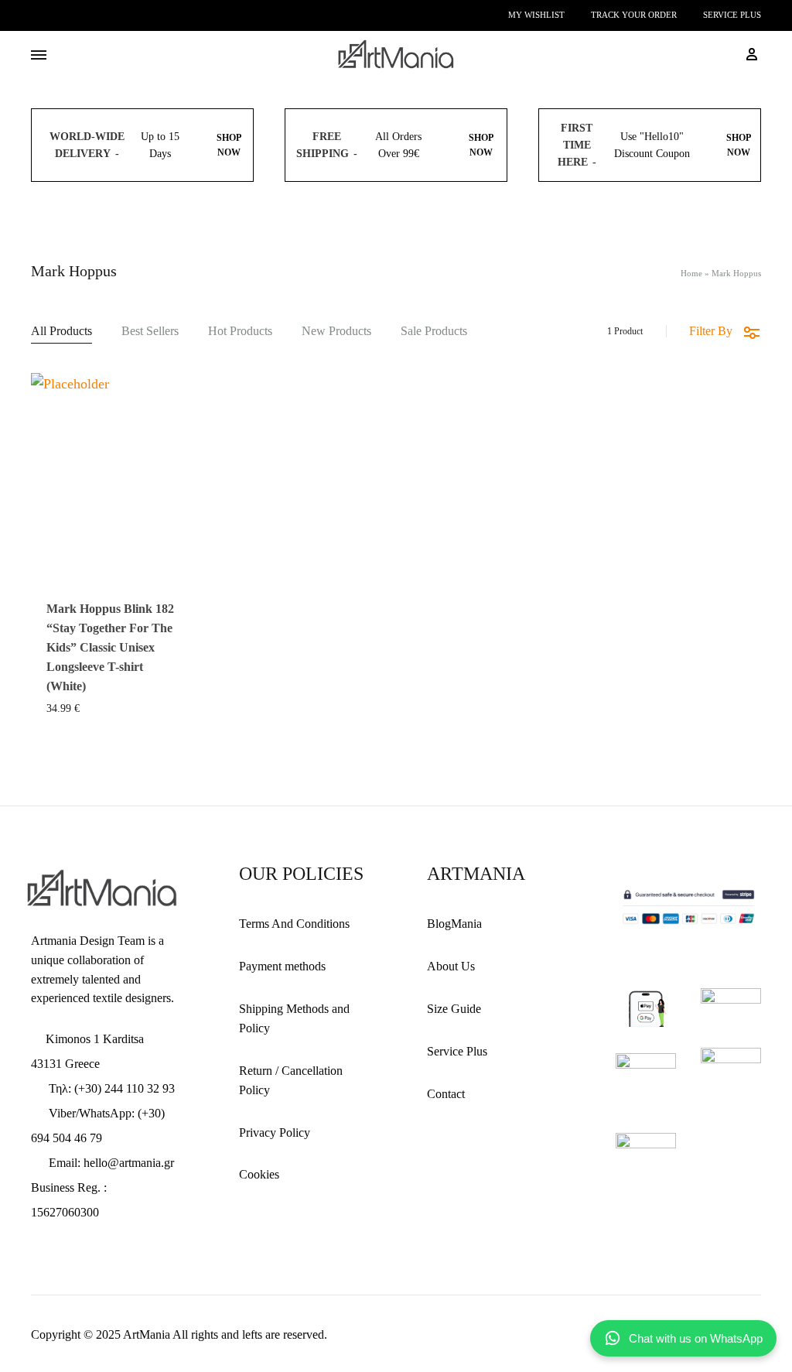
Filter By (710, 330)
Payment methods (282, 966)
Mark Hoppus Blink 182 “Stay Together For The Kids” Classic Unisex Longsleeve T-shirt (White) (110, 647)
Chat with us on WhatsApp (696, 1338)
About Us (451, 966)
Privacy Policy (274, 1132)
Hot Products (240, 331)
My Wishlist (536, 14)
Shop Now (229, 145)
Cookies (259, 1174)
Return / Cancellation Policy (291, 1080)
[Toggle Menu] (38, 55)
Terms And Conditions (294, 923)
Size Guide (454, 1008)
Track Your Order (634, 14)
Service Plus (732, 14)
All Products (61, 331)
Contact (446, 1093)
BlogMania (454, 923)
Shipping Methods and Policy (294, 1018)
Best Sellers (150, 331)
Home (691, 273)
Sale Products (434, 331)
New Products (336, 331)
